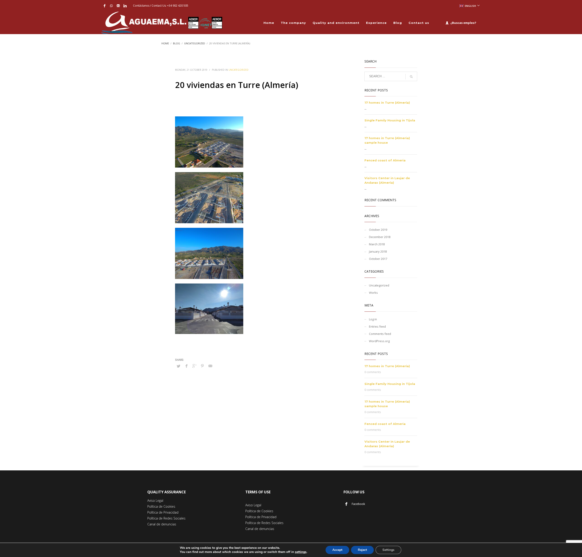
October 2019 (378, 230)
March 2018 (377, 244)
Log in (373, 319)
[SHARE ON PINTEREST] (202, 365)
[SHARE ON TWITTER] (178, 366)
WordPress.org (379, 341)
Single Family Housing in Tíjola (389, 120)
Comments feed (380, 334)
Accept (337, 550)
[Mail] (118, 5)
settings (300, 552)
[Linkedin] (125, 5)
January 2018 (378, 251)
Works (373, 293)
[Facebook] (104, 5)
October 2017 (378, 259)
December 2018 (379, 237)
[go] (411, 76)
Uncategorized (238, 69)
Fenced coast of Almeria (385, 160)
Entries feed (377, 326)
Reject (362, 550)
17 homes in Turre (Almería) (387, 102)
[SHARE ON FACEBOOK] (186, 365)
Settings (388, 550)
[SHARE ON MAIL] (210, 365)
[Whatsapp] (111, 5)
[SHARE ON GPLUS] (194, 365)
